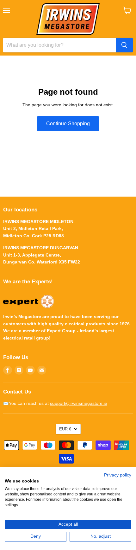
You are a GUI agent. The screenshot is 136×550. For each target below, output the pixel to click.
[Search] (124, 45)
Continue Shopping (68, 123)
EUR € (65, 429)
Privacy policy (117, 475)
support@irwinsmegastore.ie (78, 403)
